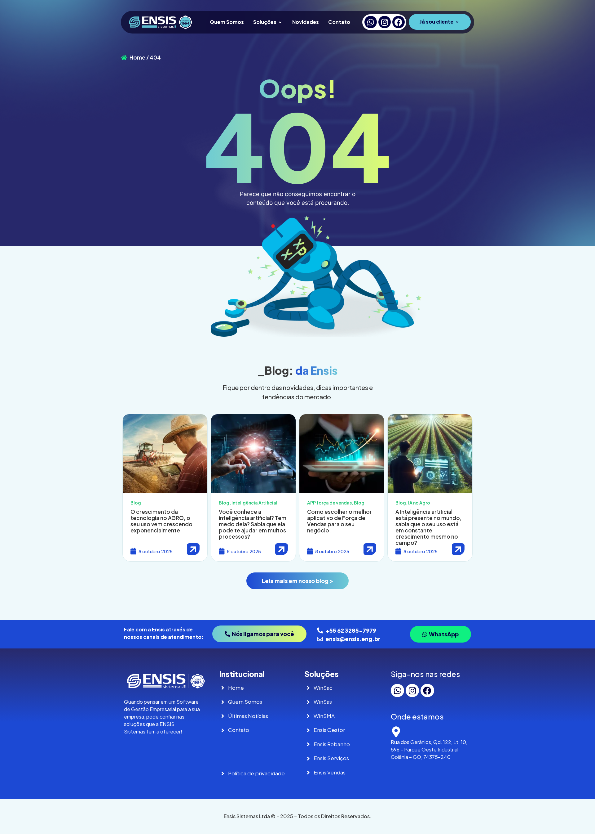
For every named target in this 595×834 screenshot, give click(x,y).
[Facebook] (398, 22)
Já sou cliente (436, 21)
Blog (135, 502)
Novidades (305, 22)
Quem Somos (227, 22)
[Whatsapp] (370, 22)
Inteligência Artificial (254, 502)
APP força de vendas (329, 502)
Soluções (264, 22)
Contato (339, 22)
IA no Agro (419, 502)
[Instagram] (384, 22)
